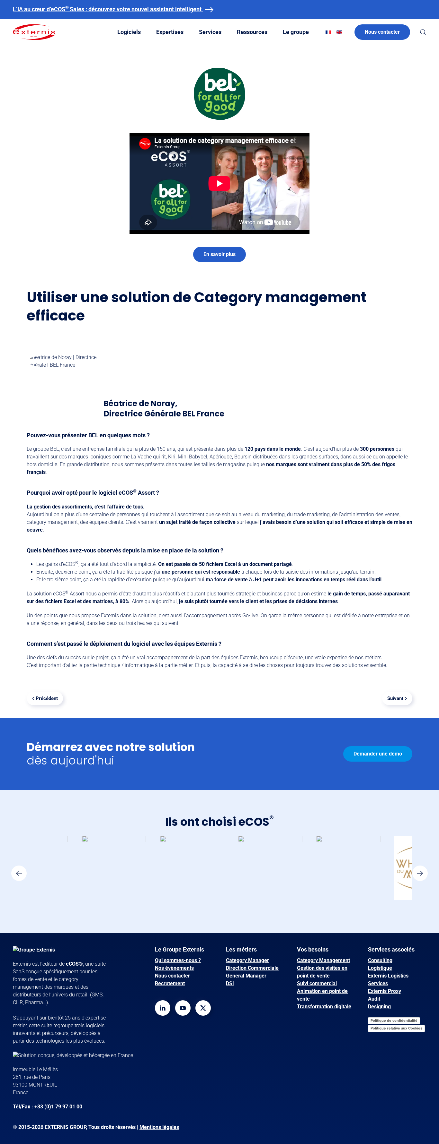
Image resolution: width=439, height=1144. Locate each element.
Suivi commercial (317, 983)
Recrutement (170, 983)
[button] (423, 32)
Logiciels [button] (129, 32)
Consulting (380, 960)
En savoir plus (219, 254)
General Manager (246, 976)
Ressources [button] (252, 32)
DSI (230, 983)
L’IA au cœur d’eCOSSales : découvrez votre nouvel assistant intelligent (108, 9)
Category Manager (247, 960)
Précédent (47, 698)
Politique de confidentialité (394, 1020)
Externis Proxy (384, 991)
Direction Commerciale (252, 968)
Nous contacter (382, 32)
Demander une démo (378, 754)
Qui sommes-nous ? (178, 960)
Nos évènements (174, 968)
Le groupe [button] (296, 32)
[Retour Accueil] (34, 32)
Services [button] (210, 32)
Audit (374, 999)
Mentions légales (159, 1127)
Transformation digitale (324, 1006)
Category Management (323, 960)
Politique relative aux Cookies (396, 1028)
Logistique (380, 968)
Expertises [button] (170, 32)
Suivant (395, 698)
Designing (379, 1006)
